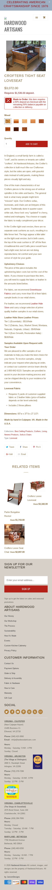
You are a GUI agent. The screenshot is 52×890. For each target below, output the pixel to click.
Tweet (11, 447)
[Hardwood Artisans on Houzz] (35, 711)
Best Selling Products (24, 431)
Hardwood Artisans (19, 865)
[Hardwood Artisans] (15, 24)
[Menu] (36, 17)
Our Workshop (10, 621)
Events (7, 641)
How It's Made (10, 636)
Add (11, 454)
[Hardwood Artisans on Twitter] (6, 711)
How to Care (9, 688)
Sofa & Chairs (25, 435)
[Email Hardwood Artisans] (40, 711)
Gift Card (8, 698)
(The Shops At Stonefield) (15, 807)
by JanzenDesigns (12, 877)
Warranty (8, 693)
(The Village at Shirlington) (15, 759)
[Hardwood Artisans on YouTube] (18, 711)
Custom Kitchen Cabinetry (15, 646)
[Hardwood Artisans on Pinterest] (23, 711)
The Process (9, 626)
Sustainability (10, 631)
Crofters (37, 431)
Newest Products (11, 435)
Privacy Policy (10, 650)
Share (25, 447)
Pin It (38, 447)
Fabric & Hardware (12, 683)
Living (44, 431)
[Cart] (44, 17)
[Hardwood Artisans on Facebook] (12, 711)
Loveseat (13, 438)
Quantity (8, 138)
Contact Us (9, 663)
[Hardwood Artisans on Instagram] (29, 711)
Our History (9, 616)
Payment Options (11, 668)
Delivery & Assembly (13, 678)
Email (23, 454)
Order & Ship (9, 673)
